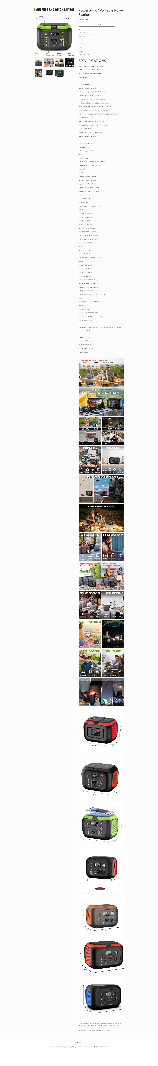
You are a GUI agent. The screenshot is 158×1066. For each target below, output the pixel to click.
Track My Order (94, 1047)
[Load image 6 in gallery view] (49, 73)
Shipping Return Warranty (58, 1047)
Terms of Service (83, 1047)
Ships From (82, 36)
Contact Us (104, 1047)
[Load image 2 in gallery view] (49, 62)
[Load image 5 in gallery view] (38, 73)
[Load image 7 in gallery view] (59, 73)
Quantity (81, 51)
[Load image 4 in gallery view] (69, 62)
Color (80, 29)
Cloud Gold (81, 1057)
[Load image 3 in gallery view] (59, 62)
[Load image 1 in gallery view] (38, 62)
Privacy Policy (72, 1047)
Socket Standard (83, 44)
